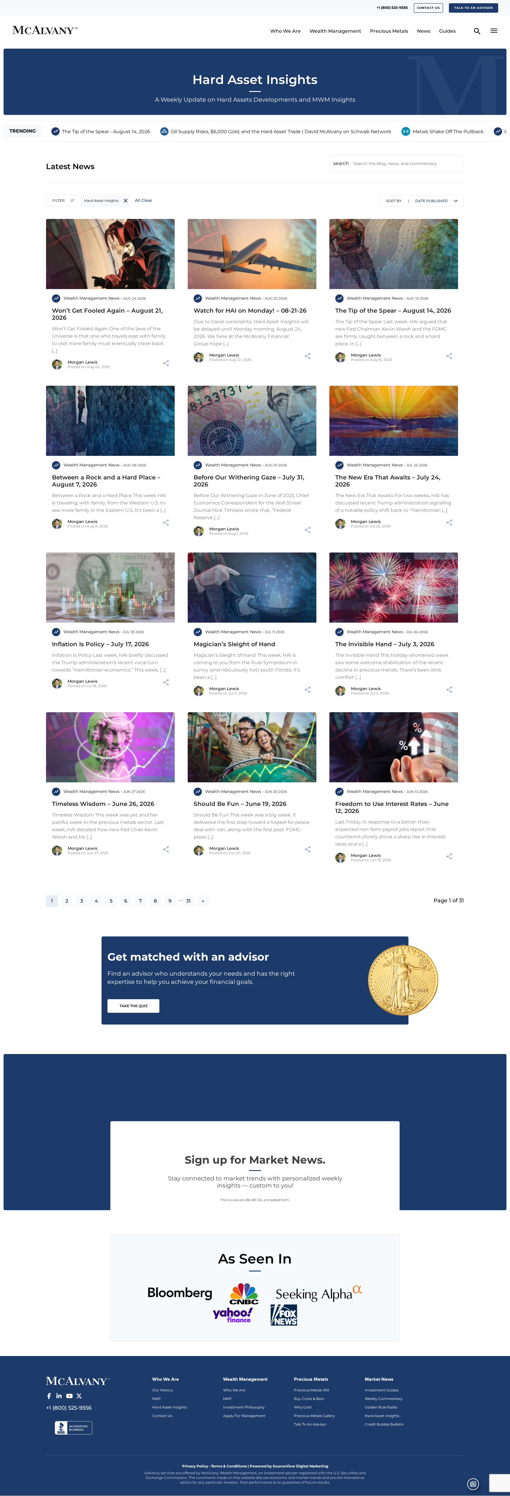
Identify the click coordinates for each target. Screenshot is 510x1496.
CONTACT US (428, 8)
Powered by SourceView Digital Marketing (289, 1466)
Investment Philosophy (244, 1407)
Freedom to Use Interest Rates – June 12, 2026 (392, 807)
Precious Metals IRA (311, 1390)
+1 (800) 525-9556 (392, 7)
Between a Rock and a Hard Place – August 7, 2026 (106, 481)
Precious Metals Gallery (314, 1415)
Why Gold (302, 1407)
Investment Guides (381, 1390)
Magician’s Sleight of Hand (234, 644)
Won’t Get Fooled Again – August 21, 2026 (107, 314)
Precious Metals (389, 31)
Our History (162, 1390)
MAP (156, 1398)
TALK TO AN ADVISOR (473, 8)
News (423, 31)
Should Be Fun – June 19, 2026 (240, 803)
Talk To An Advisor (310, 1424)
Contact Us (162, 1415)
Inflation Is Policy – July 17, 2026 (100, 644)
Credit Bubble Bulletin (384, 1424)
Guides (447, 31)
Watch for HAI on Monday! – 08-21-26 (250, 310)
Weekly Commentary (384, 1398)
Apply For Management (244, 1415)
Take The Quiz (134, 1006)
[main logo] (71, 31)
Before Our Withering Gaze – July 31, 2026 (249, 481)
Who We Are (285, 31)
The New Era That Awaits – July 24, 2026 (387, 481)
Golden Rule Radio (381, 1407)
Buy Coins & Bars (309, 1398)
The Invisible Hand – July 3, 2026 (384, 644)
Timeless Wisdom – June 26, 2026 (103, 803)
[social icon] (49, 1396)
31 (188, 901)
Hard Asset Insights (169, 1407)
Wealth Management (335, 31)
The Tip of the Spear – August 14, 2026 (393, 310)
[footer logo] (77, 1380)
